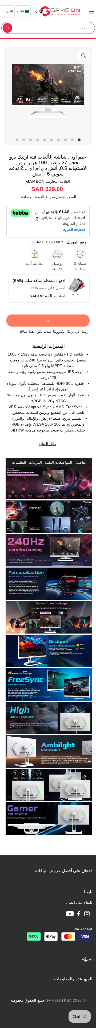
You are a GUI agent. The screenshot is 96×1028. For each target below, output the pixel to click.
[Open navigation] (92, 11)
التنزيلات (35, 462)
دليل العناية (47, 444)
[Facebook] (78, 914)
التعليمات (19, 462)
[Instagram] (87, 914)
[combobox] (54, 28)
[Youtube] (70, 914)
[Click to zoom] (84, 55)
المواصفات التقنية (58, 462)
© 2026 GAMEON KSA (66, 1000)
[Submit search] (7, 28)
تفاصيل (80, 462)
